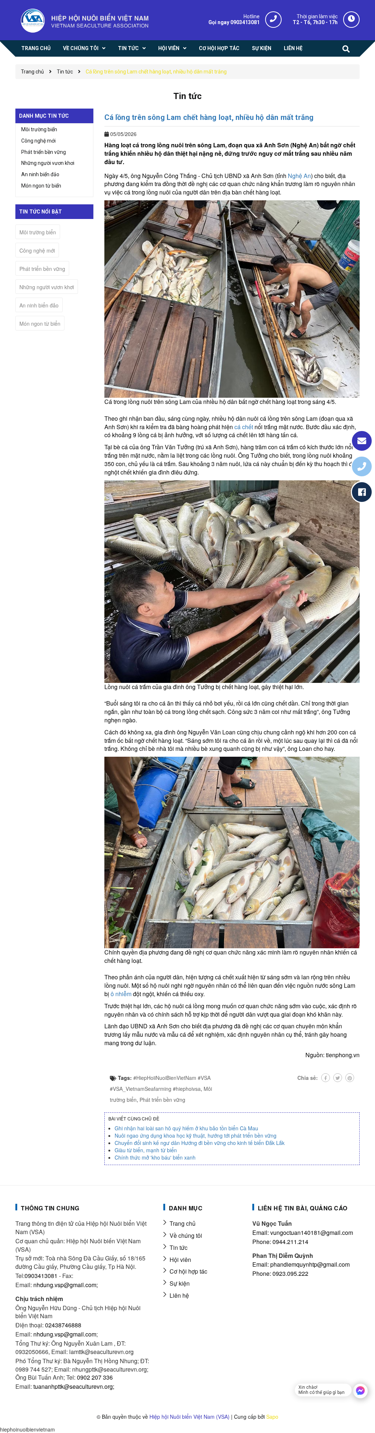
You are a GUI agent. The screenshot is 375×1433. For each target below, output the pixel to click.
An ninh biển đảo (40, 174)
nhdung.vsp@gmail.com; (65, 1285)
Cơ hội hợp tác (188, 1271)
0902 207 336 (95, 1377)
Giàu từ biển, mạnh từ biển (146, 1150)
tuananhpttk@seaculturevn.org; (73, 1386)
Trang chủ (183, 1223)
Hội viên (180, 1259)
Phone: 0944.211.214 (280, 1241)
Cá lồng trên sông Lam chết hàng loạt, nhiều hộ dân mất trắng (209, 117)
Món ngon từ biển (41, 186)
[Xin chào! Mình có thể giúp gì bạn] (360, 1391)
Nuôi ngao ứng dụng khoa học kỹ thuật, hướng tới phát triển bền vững (195, 1135)
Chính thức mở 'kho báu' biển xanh (155, 1157)
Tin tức (179, 1247)
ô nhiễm (121, 994)
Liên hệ (179, 1295)
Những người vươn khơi (47, 163)
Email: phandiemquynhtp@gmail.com (301, 1264)
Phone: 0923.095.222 (280, 1273)
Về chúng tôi (186, 1235)
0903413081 (41, 1275)
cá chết (243, 427)
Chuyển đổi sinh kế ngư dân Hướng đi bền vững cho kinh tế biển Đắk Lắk (200, 1142)
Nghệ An (299, 175)
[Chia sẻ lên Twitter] (337, 1077)
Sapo (272, 1416)
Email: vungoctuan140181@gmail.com (302, 1232)
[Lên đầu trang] (357, 1409)
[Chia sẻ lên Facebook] (325, 1077)
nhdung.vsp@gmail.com (64, 1334)
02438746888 (63, 1325)
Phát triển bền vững (162, 1099)
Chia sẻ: (307, 1077)
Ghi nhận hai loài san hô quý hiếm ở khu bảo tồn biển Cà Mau (186, 1128)
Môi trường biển (39, 129)
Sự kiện (180, 1283)
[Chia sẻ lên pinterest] (349, 1077)
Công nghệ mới (38, 141)
